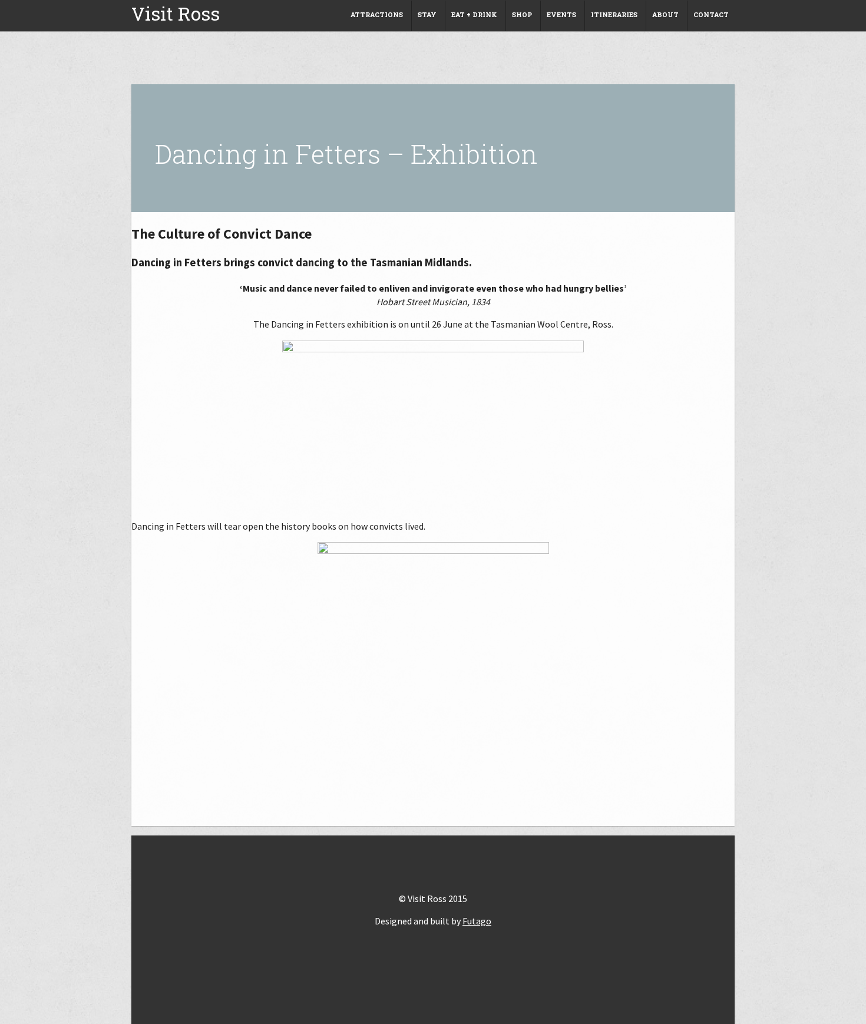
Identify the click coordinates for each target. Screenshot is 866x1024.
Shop (522, 14)
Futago (476, 921)
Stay (427, 14)
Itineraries (614, 14)
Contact (711, 14)
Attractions (377, 14)
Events (561, 14)
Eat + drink (474, 14)
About (665, 14)
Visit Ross (175, 13)
